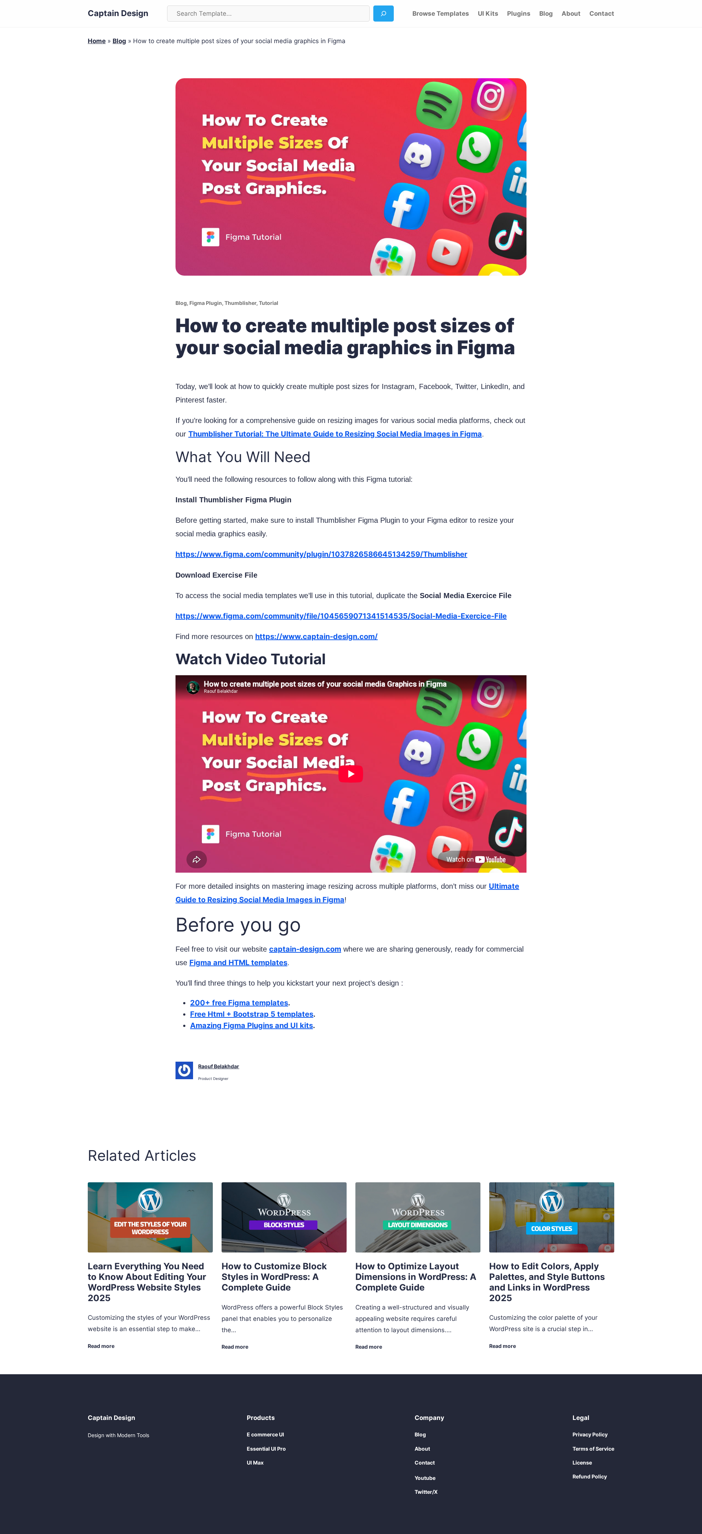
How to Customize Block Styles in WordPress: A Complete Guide (274, 1277)
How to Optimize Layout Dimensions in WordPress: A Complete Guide (415, 1277)
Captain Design (118, 13)
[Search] (383, 13)
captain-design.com (305, 949)
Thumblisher (240, 303)
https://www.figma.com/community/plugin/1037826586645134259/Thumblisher (321, 554)
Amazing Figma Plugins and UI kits (251, 1025)
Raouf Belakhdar (218, 1066)
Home (97, 41)
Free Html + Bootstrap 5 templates (251, 1014)
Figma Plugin (205, 303)
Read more (101, 1346)
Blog (119, 41)
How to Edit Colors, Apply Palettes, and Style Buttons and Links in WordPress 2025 (547, 1282)
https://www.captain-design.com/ (316, 636)
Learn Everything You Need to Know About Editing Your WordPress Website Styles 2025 (147, 1282)
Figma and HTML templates (238, 962)
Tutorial (268, 303)
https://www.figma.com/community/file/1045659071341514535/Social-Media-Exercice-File (341, 616)
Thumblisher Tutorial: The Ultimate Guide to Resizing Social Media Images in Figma (335, 434)
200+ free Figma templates (239, 1002)
